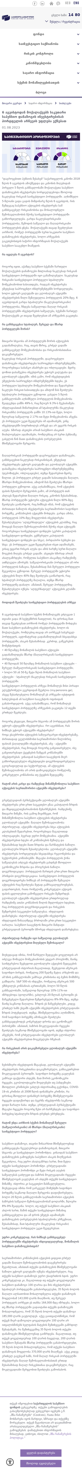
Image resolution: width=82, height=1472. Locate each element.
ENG (76, 3)
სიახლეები (65, 103)
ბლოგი (41, 92)
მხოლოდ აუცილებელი (41, 1463)
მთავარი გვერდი (12, 103)
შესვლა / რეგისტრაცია (65, 21)
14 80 (74, 15)
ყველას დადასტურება (41, 1453)
